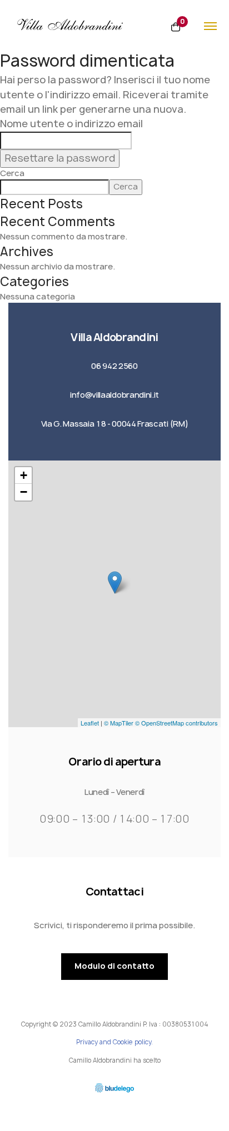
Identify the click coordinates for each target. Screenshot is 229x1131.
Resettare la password (59, 158)
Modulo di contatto (114, 966)
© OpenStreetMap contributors (176, 722)
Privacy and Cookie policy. (114, 1042)
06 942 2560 (114, 366)
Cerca (12, 173)
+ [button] (23, 475)
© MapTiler (118, 722)
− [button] (23, 492)
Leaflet (90, 722)
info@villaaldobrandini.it (114, 395)
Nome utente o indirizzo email (71, 124)
